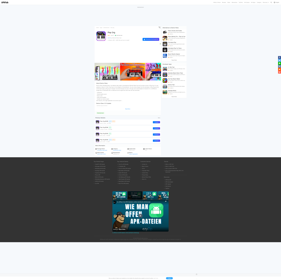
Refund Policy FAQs (146, 177)
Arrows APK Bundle (123, 174)
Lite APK (97, 183)
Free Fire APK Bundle (123, 164)
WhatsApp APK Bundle (100, 168)
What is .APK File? (169, 164)
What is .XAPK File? (169, 166)
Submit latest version (101, 154)
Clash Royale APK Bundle (124, 179)
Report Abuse (145, 166)
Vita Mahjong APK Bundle (124, 177)
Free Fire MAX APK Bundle (125, 168)
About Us (144, 179)
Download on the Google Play (152, 39)
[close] (196, 274)
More (159, 117)
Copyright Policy (145, 170)
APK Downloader (169, 181)
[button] (159, 71)
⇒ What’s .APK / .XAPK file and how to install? (118, 40)
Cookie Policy (145, 172)
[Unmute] (115, 199)
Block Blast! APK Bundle (124, 170)
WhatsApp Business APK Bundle (102, 179)
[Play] (113, 199)
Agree (169, 278)
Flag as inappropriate (133, 154)
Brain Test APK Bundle (124, 183)
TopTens (167, 188)
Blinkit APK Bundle (99, 177)
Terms (143, 168)
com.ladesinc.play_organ (102, 150)
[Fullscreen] (126, 199)
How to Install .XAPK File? (171, 168)
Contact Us (144, 164)
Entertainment (100, 113)
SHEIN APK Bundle (99, 181)
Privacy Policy (145, 174)
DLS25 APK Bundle (123, 172)
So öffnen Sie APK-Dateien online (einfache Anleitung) (133, 201)
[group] (107, 71)
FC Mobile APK (122, 166)
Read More (174, 60)
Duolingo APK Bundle (100, 170)
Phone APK (97, 174)
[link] (114, 202)
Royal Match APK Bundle (124, 181)
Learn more (155, 278)
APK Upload (168, 184)
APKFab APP (168, 179)
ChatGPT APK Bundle (100, 164)
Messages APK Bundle (100, 166)
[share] (165, 201)
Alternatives (168, 186)
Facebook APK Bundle (100, 172)
